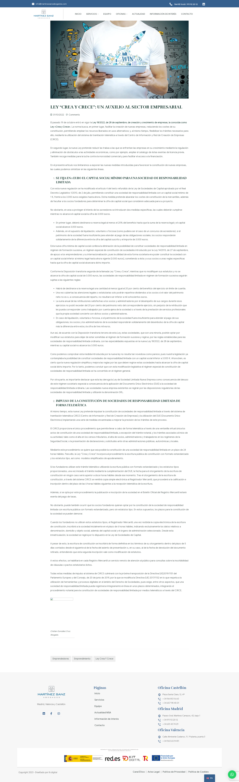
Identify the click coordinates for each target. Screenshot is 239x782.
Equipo (107, 14)
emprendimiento (82, 658)
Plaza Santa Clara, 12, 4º (174, 694)
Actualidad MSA (102, 712)
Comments (74, 114)
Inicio (78, 14)
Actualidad (138, 14)
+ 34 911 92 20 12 (170, 720)
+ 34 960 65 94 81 (171, 741)
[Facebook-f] (51, 713)
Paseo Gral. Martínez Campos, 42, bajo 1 (181, 715)
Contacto (187, 14)
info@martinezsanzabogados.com (51, 4)
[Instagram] (58, 713)
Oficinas (121, 14)
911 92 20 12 (192, 4)
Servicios (91, 14)
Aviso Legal (154, 772)
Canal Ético (139, 772)
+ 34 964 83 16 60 (171, 699)
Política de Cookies (198, 772)
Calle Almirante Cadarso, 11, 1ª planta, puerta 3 (184, 736)
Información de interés (163, 14)
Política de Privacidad (174, 772)
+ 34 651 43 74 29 (170, 724)
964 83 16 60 (180, 4)
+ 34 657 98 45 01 (171, 703)
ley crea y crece (104, 658)
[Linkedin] (44, 713)
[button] (232, 774)
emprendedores (61, 658)
